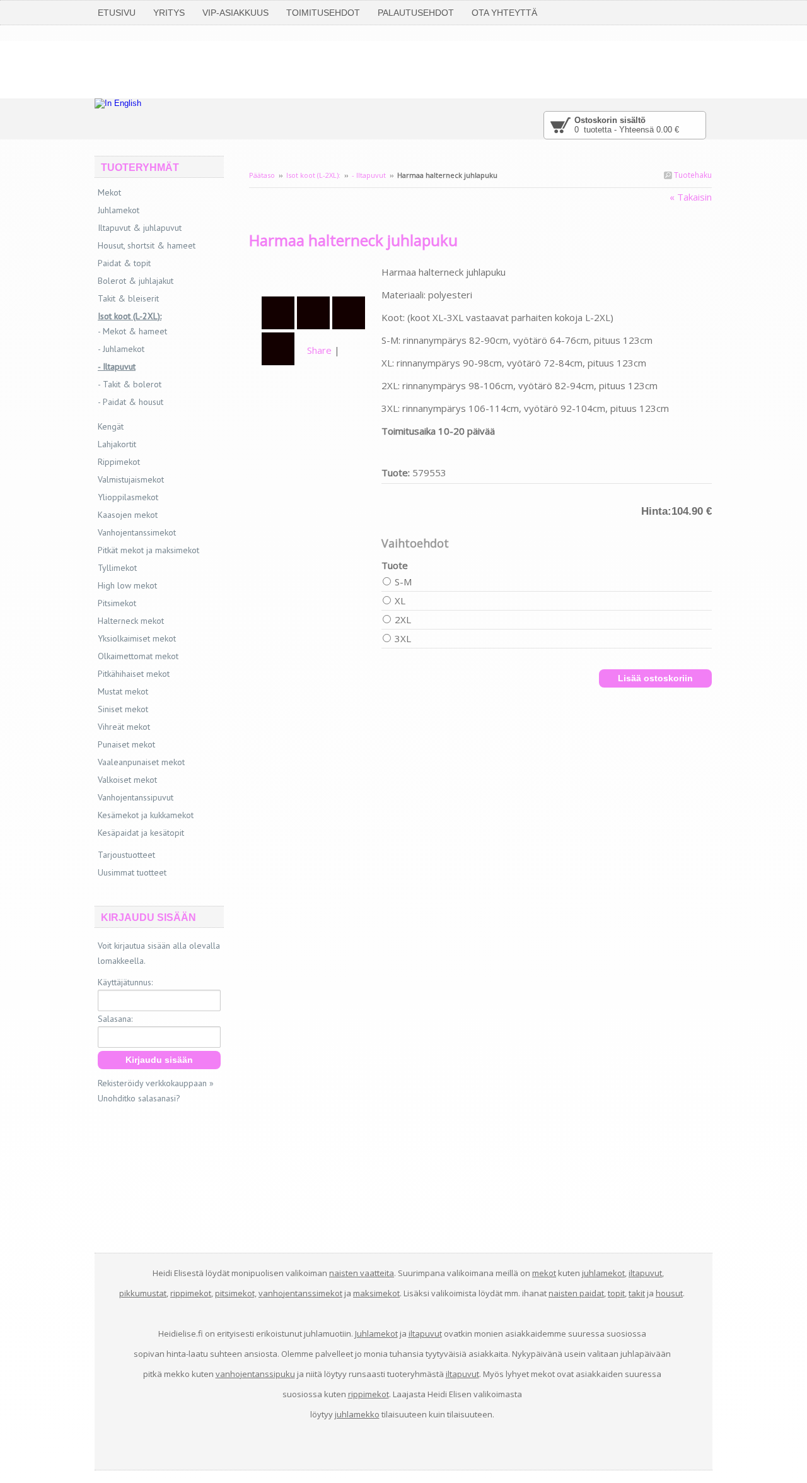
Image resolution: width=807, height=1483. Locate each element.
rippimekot (190, 1293)
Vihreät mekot (124, 726)
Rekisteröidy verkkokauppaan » (156, 1083)
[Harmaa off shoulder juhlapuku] (315, 272)
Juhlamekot (118, 210)
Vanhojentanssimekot (137, 532)
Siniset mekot (123, 709)
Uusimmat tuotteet (132, 872)
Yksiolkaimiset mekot (137, 638)
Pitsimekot (117, 603)
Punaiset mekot (126, 744)
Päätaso (262, 175)
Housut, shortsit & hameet (146, 245)
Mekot (109, 192)
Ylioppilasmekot (128, 497)
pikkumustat (142, 1293)
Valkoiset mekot (127, 779)
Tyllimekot (117, 567)
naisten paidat (576, 1293)
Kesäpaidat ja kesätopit (141, 832)
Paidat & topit (124, 263)
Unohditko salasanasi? (139, 1098)
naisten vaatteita (361, 1273)
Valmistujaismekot (131, 479)
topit (616, 1293)
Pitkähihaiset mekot (134, 673)
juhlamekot (603, 1273)
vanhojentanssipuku (255, 1374)
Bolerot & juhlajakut (135, 280)
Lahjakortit (117, 444)
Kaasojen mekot (128, 514)
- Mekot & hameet (132, 331)
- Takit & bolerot (129, 384)
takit (637, 1293)
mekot (544, 1273)
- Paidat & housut (130, 401)
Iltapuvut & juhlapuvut (140, 227)
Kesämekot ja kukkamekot (146, 815)
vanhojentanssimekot (300, 1293)
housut (669, 1293)
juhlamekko (357, 1414)
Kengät (111, 426)
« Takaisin (691, 197)
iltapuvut (645, 1273)
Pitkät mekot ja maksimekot (148, 550)
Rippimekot (119, 461)
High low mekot (127, 585)
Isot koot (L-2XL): (313, 175)
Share (319, 350)
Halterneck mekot (131, 620)
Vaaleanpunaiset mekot (141, 762)
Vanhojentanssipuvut (135, 797)
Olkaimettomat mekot (138, 656)
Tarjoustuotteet (126, 854)
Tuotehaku (692, 175)
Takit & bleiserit (128, 298)
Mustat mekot (123, 691)
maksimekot (376, 1293)
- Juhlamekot (121, 349)
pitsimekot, (236, 1293)
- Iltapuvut (369, 175)
